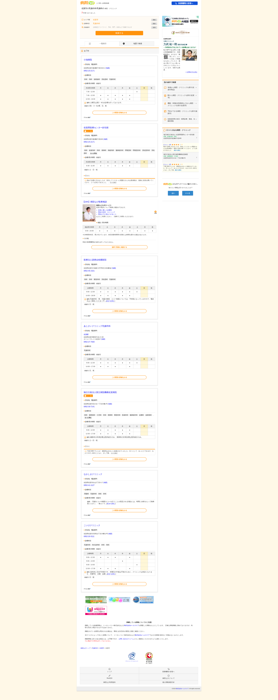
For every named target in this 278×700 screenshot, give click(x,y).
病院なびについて (168, 678)
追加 (154, 27)
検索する (119, 33)
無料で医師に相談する (119, 247)
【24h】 (95, 202)
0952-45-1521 (89, 271)
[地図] (108, 68)
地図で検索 (137, 43)
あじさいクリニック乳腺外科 (97, 326)
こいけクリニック (92, 525)
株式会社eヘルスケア (131, 625)
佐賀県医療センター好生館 (96, 127)
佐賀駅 (86, 334)
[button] (166, 57)
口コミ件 (89, 131)
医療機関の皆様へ (185, 3)
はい (173, 193)
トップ (109, 671)
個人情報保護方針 (168, 682)
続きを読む (110, 301)
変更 (154, 20)
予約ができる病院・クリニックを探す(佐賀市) (182, 112)
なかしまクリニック (93, 474)
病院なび (87, 2)
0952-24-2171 (89, 142)
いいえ (187, 193)
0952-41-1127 (89, 485)
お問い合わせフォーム (126, 639)
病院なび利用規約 (109, 682)
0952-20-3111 (89, 536)
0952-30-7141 (89, 407)
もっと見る (93, 153)
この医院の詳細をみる (119, 112)
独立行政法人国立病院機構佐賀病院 (100, 392)
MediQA (109, 678)
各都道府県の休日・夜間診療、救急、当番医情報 (181, 120)
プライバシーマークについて (131, 661)
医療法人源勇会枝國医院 (95, 260)
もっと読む (113, 182)
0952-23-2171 (89, 71)
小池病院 (88, 60)
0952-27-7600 (89, 342)
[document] (119, 88)
